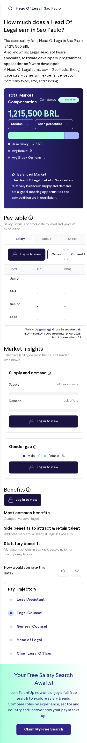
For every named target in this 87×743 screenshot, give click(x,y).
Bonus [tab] (46, 239)
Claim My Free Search (43, 729)
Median (16, 124)
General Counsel (32, 626)
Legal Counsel (29, 613)
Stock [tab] (72, 239)
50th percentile (50, 124)
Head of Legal (29, 640)
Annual (75, 329)
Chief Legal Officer (34, 653)
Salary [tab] (20, 239)
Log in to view (30, 254)
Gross (56, 254)
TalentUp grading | (38, 329)
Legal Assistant (31, 599)
